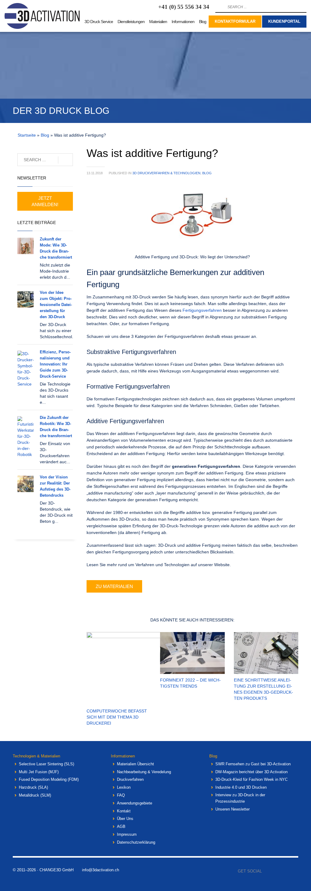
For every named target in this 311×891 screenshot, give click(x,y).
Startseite (27, 135)
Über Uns (125, 818)
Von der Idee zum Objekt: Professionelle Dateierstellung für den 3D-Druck (56, 304)
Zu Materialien (114, 586)
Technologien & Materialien (36, 756)
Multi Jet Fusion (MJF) (39, 772)
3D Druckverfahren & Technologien (166, 173)
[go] (219, 7)
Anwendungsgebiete (134, 803)
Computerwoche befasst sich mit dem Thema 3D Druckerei (117, 717)
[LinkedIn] (293, 871)
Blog (45, 135)
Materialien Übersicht (135, 764)
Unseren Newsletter (232, 809)
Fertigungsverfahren (202, 310)
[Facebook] (266, 871)
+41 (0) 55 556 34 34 (183, 7)
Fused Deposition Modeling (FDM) (49, 779)
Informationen (123, 756)
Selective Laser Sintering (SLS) (46, 764)
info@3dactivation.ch (100, 870)
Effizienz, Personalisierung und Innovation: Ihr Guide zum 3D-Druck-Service (55, 364)
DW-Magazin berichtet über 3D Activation (251, 772)
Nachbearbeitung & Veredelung (144, 772)
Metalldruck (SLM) (35, 795)
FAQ (121, 795)
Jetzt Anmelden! (45, 201)
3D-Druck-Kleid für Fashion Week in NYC (251, 779)
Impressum (127, 834)
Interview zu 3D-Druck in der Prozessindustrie (240, 798)
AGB (121, 826)
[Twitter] (275, 871)
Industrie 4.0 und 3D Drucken (241, 787)
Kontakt (124, 811)
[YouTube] (284, 871)
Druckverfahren (130, 779)
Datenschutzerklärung (136, 842)
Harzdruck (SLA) (33, 787)
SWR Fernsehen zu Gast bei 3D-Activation (253, 764)
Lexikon (124, 787)
